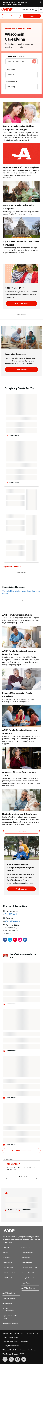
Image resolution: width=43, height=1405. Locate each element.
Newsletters (26, 1258)
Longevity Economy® (10, 1323)
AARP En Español (28, 1252)
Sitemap (5, 1333)
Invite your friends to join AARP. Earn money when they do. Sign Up (15, 3)
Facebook (5, 940)
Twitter (10, 940)
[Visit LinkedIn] (23, 1359)
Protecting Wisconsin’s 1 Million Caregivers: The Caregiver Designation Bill (18, 129)
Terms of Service (32, 1333)
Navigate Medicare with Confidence (19, 814)
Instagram (20, 940)
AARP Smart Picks (9, 1273)
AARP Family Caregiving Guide (17, 615)
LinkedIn (25, 940)
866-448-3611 (11, 914)
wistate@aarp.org (12, 921)
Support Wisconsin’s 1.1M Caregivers (21, 167)
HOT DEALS (12, 1164)
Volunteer (6, 1258)
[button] (41, 9)
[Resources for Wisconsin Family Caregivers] (21, 191)
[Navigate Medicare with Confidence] (21, 800)
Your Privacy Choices (10, 1354)
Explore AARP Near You (16, 56)
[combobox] (21, 61)
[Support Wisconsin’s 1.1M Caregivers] (21, 153)
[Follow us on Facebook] (5, 1359)
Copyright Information (11, 1346)
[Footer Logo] (21, 1230)
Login (32, 9)
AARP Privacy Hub (17, 1333)
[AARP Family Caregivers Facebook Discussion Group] (21, 637)
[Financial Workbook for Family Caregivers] (21, 679)
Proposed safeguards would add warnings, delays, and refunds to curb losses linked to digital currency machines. (20, 250)
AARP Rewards (8, 1268)
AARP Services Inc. (28, 1288)
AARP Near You (8, 1278)
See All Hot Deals (21, 1177)
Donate (5, 1252)
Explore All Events (11, 567)
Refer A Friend (27, 1263)
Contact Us (26, 1247)
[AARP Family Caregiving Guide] (21, 600)
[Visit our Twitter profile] (11, 1359)
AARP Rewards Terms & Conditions (15, 1341)
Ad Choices (32, 1350)
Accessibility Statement (11, 1337)
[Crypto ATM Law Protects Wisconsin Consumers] (21, 227)
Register (25, 9)
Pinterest (15, 940)
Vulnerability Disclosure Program (14, 1350)
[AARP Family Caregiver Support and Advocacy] (21, 716)
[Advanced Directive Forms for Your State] (21, 758)
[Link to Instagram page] (17, 1359)
